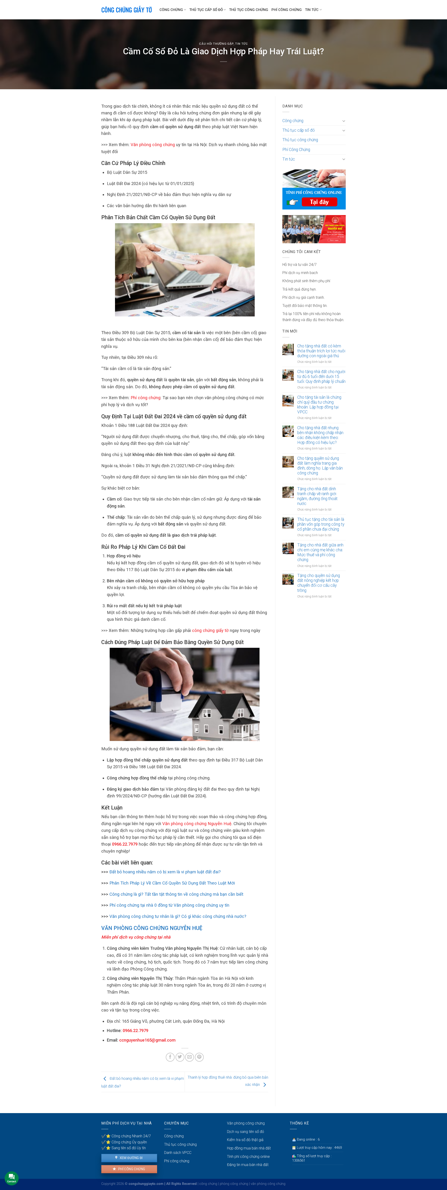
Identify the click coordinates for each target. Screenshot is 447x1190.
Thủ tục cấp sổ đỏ (206, 10)
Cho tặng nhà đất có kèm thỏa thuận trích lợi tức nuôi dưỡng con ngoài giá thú (321, 351)
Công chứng (171, 10)
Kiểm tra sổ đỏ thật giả (245, 1140)
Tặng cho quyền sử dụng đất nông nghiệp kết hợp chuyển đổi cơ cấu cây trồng (318, 583)
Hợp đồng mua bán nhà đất (249, 1148)
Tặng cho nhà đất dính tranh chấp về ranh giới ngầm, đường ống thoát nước (317, 496)
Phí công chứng (145, 397)
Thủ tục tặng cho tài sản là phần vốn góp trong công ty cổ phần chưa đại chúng (320, 524)
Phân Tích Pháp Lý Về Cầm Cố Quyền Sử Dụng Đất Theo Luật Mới (172, 883)
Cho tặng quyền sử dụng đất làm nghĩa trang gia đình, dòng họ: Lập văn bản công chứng (320, 465)
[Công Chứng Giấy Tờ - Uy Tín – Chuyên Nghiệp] (126, 10)
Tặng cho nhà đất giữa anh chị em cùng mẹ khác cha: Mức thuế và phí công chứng (320, 552)
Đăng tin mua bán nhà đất (247, 1165)
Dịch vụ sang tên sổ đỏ (245, 1131)
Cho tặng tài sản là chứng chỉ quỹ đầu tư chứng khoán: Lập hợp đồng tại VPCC (319, 404)
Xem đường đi (130, 1158)
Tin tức (311, 10)
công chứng (208, 1184)
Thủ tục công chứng (248, 10)
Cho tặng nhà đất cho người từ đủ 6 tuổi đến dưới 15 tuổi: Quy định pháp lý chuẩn (321, 376)
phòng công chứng (234, 1184)
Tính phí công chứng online (248, 1156)
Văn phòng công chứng (246, 1123)
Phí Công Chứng (286, 10)
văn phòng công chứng (268, 1184)
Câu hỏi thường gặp (216, 43)
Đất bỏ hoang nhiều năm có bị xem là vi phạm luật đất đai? (164, 871)
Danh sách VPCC (177, 1152)
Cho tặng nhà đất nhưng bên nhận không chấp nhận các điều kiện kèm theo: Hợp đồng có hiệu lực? (320, 435)
